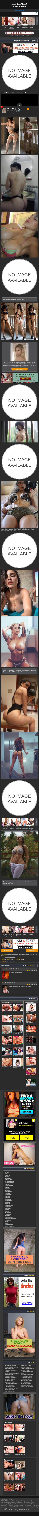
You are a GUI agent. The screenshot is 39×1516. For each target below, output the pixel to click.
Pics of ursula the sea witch (11, 1388)
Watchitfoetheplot (9, 1217)
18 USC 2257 (22, 1510)
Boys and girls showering (27, 1374)
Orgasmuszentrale (9, 1181)
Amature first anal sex (8, 1469)
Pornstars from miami (8, 1491)
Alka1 (6, 1173)
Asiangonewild (8, 1194)
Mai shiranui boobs (9, 1389)
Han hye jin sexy (16, 1033)
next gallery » (32, 950)
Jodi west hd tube (9, 1368)
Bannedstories (8, 1200)
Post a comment (5, 965)
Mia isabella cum (9, 1374)
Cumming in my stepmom (11, 1383)
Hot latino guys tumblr (26, 1376)
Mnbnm (7, 1184)
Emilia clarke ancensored (25, 26)
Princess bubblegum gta (5, 936)
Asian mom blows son (26, 1377)
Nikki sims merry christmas (11, 27)
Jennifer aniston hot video (18, 1433)
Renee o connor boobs (31, 828)
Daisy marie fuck (7, 1454)
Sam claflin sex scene (10, 1391)
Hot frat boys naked (25, 1379)
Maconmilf (7, 1203)
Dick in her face (29, 1043)
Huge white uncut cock (8, 1480)
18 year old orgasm (11, 935)
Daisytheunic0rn (10, 961)
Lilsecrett (7, 1188)
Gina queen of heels (10, 1386)
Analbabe (7, 1193)
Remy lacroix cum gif (26, 1365)
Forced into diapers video (31, 1086)
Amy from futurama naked (11, 828)
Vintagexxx (8, 1214)
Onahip (7, 1211)
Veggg (6, 1221)
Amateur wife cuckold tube (27, 1368)
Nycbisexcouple (9, 1185)
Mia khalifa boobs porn (5, 827)
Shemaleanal (8, 1212)
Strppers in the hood (10, 1379)
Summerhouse (5, 968)
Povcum (7, 1172)
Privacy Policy (14, 1510)
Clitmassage (8, 1208)
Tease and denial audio (17, 1055)
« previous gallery (7, 950)
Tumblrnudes (8, 1178)
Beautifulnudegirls (9, 1182)
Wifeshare (7, 1187)
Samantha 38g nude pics (27, 1385)
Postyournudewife (9, 1226)
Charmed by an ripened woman (30, 1077)
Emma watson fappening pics (12, 1373)
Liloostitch (7, 1190)
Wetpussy (7, 1196)
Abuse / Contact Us (5, 1510)
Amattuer (7, 1197)
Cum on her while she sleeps (17, 1023)
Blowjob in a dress (5, 1055)
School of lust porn (9, 1382)
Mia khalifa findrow (26, 1383)
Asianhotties (8, 1220)
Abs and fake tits (5, 1011)
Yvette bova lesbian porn (31, 1054)
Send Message (19, 369)
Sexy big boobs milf (18, 1480)
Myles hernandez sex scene (11, 1367)
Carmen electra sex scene (6, 1044)
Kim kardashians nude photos (8, 1444)
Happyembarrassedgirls (10, 1218)
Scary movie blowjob (6, 1022)
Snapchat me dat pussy (10, 1365)
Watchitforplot (8, 1191)
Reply (32, 970)
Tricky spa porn (16, 1044)
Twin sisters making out (19, 1443)
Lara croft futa (18, 26)
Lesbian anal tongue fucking (30, 1012)
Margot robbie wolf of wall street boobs (18, 829)
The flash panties (9, 1380)
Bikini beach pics (5, 26)
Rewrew (7, 1209)
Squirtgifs (7, 1215)
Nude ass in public (9, 1376)
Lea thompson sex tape (19, 1469)
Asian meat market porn (17, 1011)
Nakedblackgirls (9, 1205)
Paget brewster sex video (25, 936)
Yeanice (7, 1176)
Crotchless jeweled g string (19, 1492)
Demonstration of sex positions (17, 1067)
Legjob (6, 1223)
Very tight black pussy (8, 1432)
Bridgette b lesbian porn (10, 1377)
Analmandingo (8, 1179)
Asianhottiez (8, 1206)
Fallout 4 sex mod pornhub (29, 1034)
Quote (35, 970)
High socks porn (29, 1022)
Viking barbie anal (9, 1385)
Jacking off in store (5, 1033)
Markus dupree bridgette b (31, 936)
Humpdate (7, 1202)
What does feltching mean (18, 936)
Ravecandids (8, 1199)
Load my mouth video (26, 1367)
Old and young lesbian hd (20, 1454)
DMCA (28, 1510)
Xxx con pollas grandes (26, 1380)
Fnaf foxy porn (31, 26)
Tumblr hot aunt (29, 1065)
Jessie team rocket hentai (25, 827)
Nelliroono (7, 1175)
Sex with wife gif (25, 1370)
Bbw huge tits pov (25, 1382)
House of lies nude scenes (27, 1386)
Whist (3, 983)
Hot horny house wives (6, 1066)
